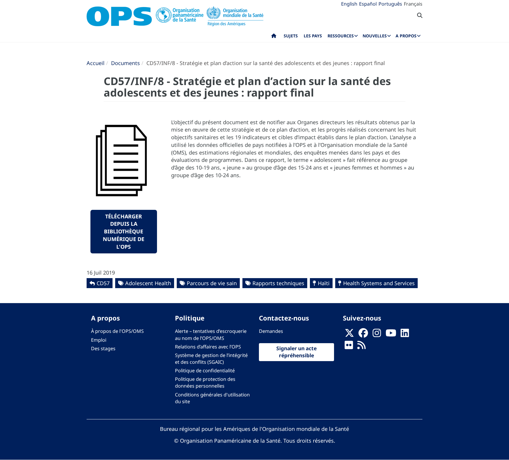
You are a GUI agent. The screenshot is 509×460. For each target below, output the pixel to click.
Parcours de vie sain (212, 283)
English (349, 4)
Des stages (103, 348)
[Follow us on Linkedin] (405, 334)
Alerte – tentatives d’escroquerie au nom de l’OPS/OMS (211, 334)
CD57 (103, 283)
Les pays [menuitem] (313, 36)
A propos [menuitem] (406, 36)
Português (390, 4)
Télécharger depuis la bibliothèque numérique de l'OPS (123, 231)
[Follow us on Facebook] (363, 334)
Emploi (98, 340)
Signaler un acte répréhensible (296, 352)
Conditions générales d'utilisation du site (212, 398)
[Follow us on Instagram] (377, 334)
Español (368, 4)
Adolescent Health (148, 283)
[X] (349, 334)
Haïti (324, 283)
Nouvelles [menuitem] (375, 36)
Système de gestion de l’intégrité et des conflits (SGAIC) (211, 358)
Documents (125, 63)
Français (413, 4)
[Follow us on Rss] (361, 346)
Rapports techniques (278, 283)
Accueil (96, 63)
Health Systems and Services (379, 283)
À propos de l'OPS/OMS (117, 331)
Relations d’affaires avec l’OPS (208, 346)
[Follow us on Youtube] (391, 334)
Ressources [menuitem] (341, 36)
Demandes (271, 331)
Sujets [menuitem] (291, 36)
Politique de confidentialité (205, 370)
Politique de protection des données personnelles (205, 382)
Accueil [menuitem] (273, 37)
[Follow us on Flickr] (349, 346)
